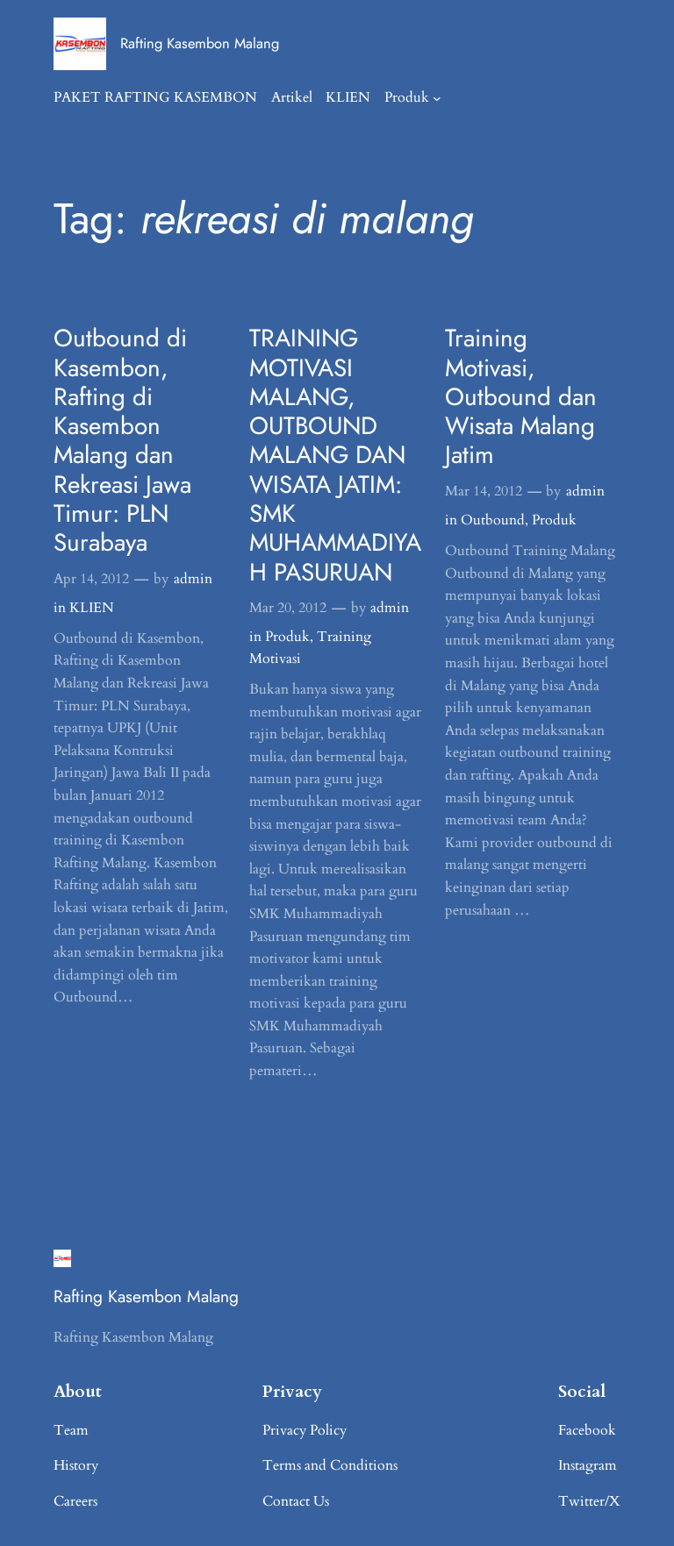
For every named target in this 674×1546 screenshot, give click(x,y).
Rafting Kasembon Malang (199, 42)
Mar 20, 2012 (287, 607)
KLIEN (91, 607)
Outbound (493, 520)
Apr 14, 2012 (91, 578)
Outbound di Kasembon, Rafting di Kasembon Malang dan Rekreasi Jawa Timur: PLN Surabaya (122, 440)
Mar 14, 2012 (483, 491)
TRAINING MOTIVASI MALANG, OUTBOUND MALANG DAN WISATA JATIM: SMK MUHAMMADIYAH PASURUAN (335, 455)
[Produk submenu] (437, 98)
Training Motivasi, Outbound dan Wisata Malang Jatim (521, 396)
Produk (406, 97)
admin (193, 578)
